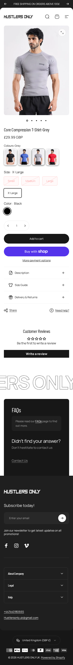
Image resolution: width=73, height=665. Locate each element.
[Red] (52, 157)
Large (49, 181)
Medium (30, 181)
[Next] (67, 4)
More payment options (37, 260)
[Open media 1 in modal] (62, 32)
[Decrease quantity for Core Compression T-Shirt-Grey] (8, 226)
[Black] (10, 157)
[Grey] (38, 157)
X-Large (13, 193)
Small (11, 181)
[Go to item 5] (46, 120)
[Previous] (5, 4)
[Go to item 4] (41, 120)
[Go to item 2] (32, 120)
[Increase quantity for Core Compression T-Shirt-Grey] (25, 226)
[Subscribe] (62, 518)
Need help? (62, 310)
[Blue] (24, 157)
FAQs (38, 421)
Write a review (36, 354)
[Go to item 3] (36, 120)
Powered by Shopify (53, 657)
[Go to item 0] (27, 120)
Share (13, 310)
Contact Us (20, 460)
